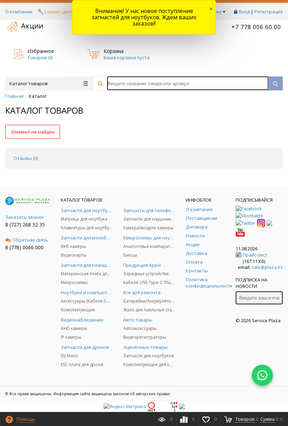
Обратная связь (30, 240)
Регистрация (268, 11)
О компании (18, 11)
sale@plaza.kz (267, 267)
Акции (32, 26)
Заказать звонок (24, 217)
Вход (244, 11)
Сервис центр (59, 11)
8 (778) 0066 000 (24, 247)
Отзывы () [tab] (26, 158)
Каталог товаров (28, 83)
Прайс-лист (255, 255)
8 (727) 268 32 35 (25, 224)
